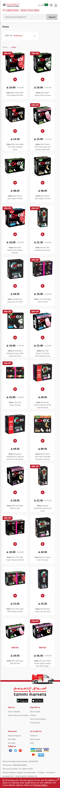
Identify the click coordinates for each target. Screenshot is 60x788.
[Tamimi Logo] (13, 5)
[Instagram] (20, 750)
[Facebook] (10, 750)
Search (52, 17)
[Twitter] (15, 750)
